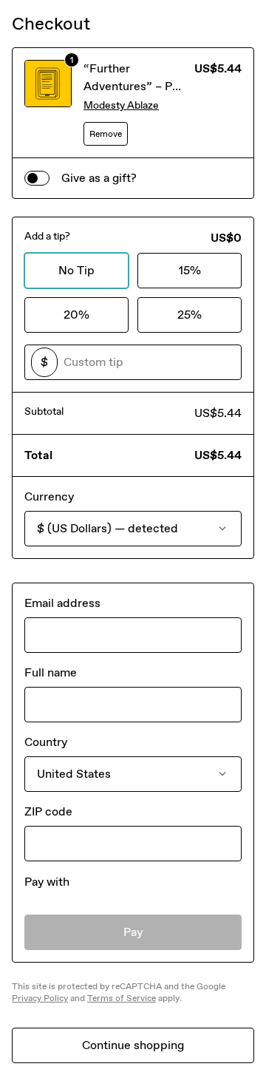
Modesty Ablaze (121, 105)
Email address (62, 603)
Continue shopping (133, 1045)
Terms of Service (121, 998)
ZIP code (48, 811)
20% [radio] (76, 315)
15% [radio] (190, 270)
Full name (50, 672)
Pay (133, 932)
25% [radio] (189, 315)
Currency (49, 496)
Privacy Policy (40, 998)
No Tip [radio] (76, 270)
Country (45, 742)
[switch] (37, 178)
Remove (105, 134)
